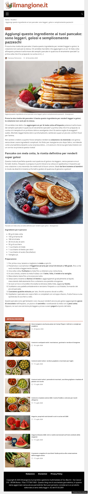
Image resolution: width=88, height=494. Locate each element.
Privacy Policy (56, 474)
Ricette (8, 29)
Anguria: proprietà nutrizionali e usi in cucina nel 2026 (49, 416)
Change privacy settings (79, 492)
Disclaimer (42, 474)
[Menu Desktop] (7, 14)
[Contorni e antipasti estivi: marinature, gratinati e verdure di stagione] (17, 348)
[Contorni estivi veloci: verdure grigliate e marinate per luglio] (17, 367)
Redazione (30, 474)
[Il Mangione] (26, 5)
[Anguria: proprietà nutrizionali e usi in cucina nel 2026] (17, 422)
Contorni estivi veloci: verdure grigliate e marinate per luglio (52, 361)
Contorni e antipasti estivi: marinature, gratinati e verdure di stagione (55, 342)
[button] (82, 14)
